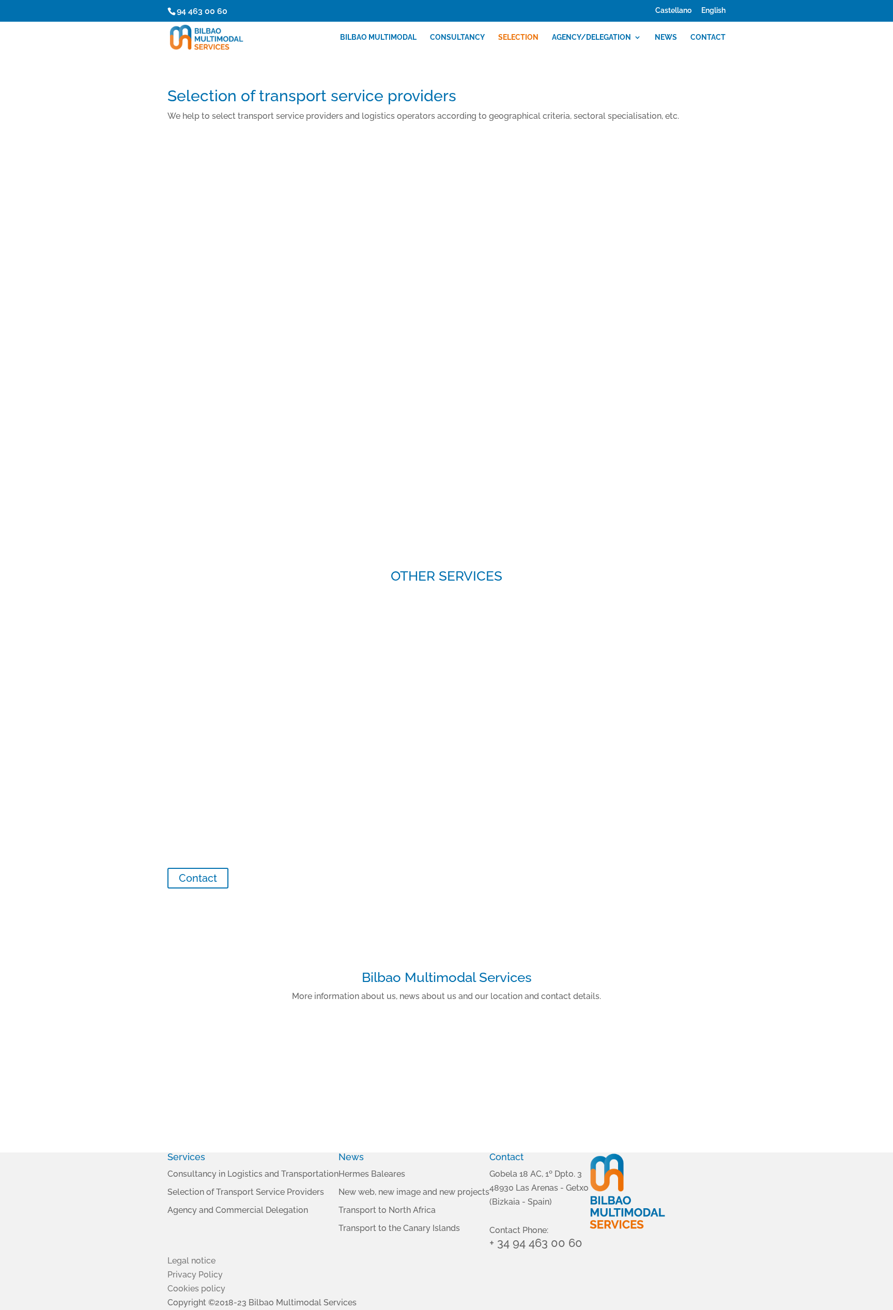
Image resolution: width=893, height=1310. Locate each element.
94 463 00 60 (202, 11)
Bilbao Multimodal (378, 37)
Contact (708, 37)
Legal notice (191, 1261)
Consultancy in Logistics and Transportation (252, 1174)
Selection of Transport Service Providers (245, 1192)
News (666, 37)
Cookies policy (196, 1288)
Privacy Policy (195, 1275)
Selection (518, 37)
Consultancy (457, 37)
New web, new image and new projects (413, 1192)
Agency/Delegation (591, 37)
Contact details (638, 1100)
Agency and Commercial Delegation (237, 1210)
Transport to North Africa (387, 1210)
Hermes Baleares (371, 1174)
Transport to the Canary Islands (399, 1228)
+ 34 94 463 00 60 (535, 1243)
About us (254, 1100)
